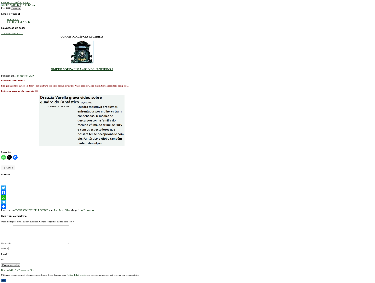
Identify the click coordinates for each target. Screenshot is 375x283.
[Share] (81, 206)
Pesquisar (5, 8)
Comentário (6, 243)
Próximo (17, 33)
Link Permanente (86, 210)
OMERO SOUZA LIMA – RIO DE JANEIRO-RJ (82, 69)
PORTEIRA (13, 19)
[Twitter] (81, 187)
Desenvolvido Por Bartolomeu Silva (18, 270)
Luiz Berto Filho (62, 210)
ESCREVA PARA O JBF (19, 22)
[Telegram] (81, 202)
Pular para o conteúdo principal (15, 2)
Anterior (6, 33)
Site (2, 260)
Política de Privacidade (76, 275)
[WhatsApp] (81, 197)
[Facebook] (81, 192)
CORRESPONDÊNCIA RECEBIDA (32, 210)
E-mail (4, 254)
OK (3, 280)
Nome (4, 249)
